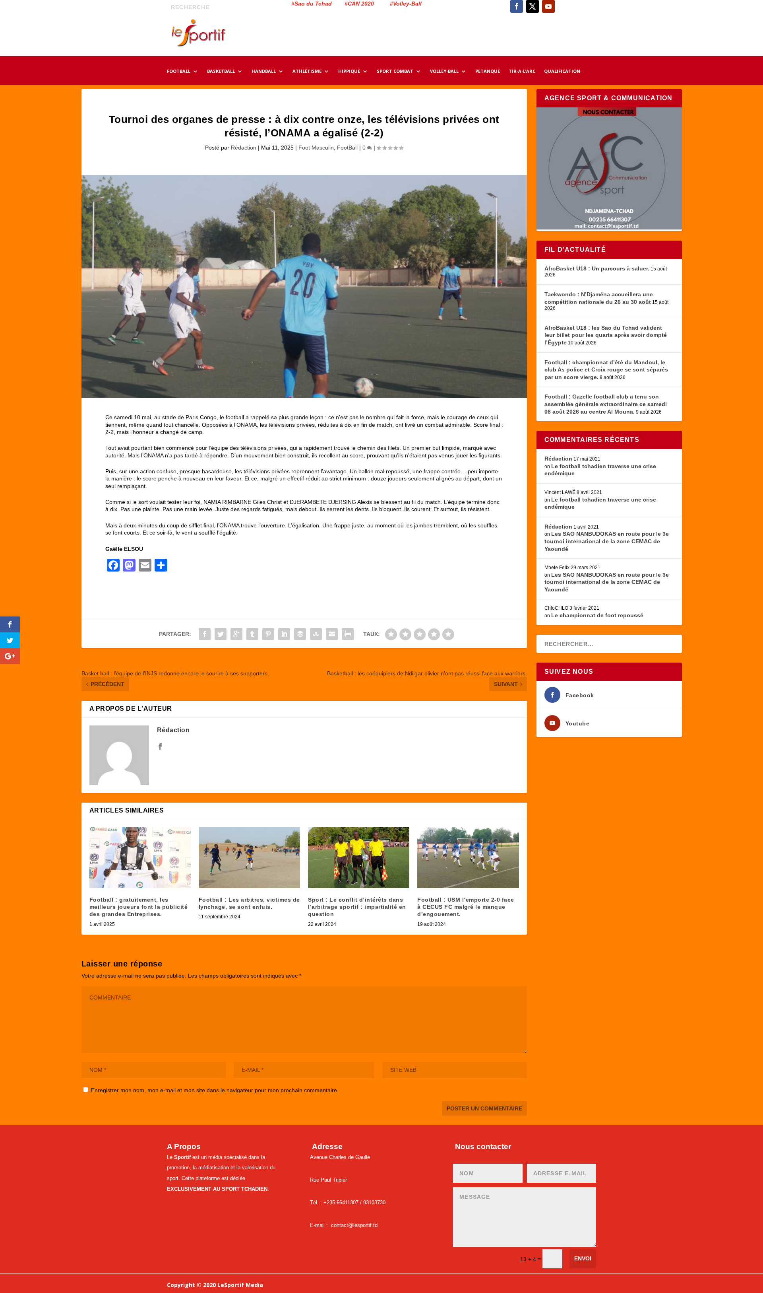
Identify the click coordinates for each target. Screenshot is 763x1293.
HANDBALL (264, 71)
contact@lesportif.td (354, 1225)
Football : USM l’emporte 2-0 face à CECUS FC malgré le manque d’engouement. (465, 906)
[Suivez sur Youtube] (548, 6)
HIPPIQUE (349, 71)
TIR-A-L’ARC (522, 71)
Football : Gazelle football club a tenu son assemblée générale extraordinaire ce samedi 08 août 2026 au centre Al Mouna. (605, 403)
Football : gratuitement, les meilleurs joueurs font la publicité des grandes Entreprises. (138, 906)
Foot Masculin (316, 147)
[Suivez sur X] (532, 6)
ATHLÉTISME (306, 71)
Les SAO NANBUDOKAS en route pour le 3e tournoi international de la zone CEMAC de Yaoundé (606, 541)
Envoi (582, 1258)
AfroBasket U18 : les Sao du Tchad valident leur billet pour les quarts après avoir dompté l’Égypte (605, 335)
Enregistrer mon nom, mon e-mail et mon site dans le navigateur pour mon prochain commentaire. (215, 1090)
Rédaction (243, 147)
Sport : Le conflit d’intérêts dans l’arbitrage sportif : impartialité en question (357, 906)
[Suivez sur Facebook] (516, 6)
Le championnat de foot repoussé (597, 615)
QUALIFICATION (562, 71)
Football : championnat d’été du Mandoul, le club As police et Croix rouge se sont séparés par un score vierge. (606, 369)
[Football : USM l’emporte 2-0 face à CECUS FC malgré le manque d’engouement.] (468, 857)
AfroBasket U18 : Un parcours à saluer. (596, 268)
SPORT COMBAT (395, 71)
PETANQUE (487, 71)
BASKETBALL (221, 71)
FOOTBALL (178, 71)
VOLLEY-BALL (444, 71)
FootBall (347, 147)
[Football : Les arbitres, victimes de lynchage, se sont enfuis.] (249, 857)
